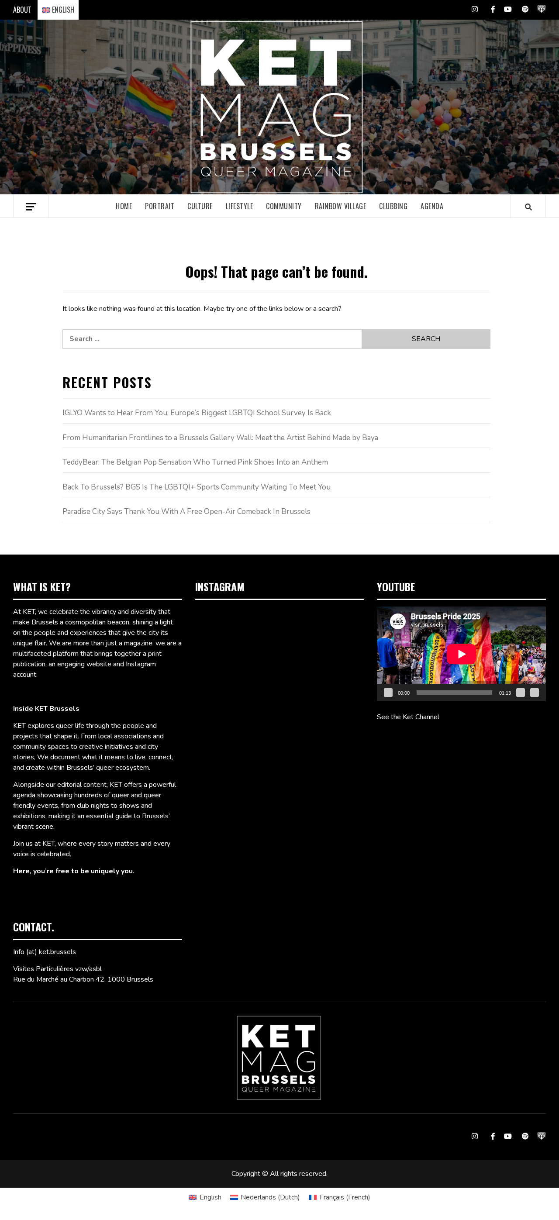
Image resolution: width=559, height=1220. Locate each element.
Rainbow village (340, 206)
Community (284, 206)
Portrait (159, 206)
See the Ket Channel (408, 717)
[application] (461, 654)
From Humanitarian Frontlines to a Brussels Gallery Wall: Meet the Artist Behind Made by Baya (220, 438)
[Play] (388, 692)
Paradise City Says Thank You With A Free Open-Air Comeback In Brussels (186, 512)
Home (124, 206)
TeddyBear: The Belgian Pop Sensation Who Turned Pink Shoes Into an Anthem (195, 462)
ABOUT (22, 9)
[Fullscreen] (534, 692)
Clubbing (393, 206)
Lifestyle (239, 206)
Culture (200, 206)
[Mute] (520, 692)
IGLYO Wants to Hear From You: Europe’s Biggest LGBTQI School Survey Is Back (196, 413)
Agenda (432, 206)
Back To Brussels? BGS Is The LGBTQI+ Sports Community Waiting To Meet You (196, 487)
